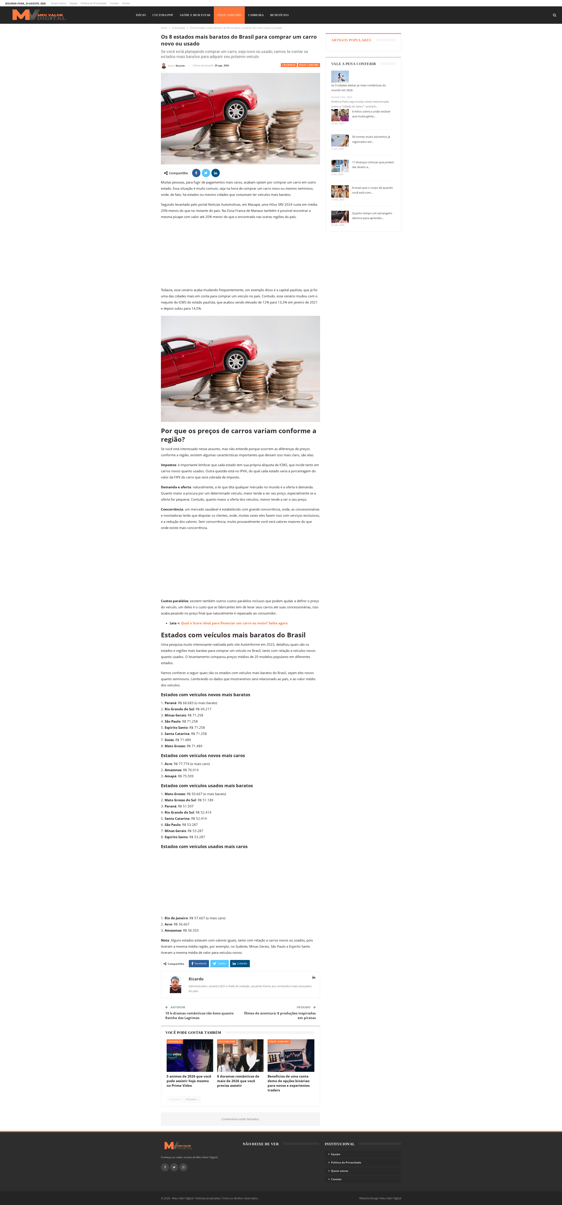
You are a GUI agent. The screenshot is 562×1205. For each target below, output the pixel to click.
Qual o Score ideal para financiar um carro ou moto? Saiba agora (234, 623)
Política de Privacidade (93, 3)
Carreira (256, 15)
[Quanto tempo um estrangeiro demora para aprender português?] (340, 217)
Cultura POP (162, 15)
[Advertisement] (240, 254)
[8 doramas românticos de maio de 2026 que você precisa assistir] (240, 1055)
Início (141, 15)
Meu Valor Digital (390, 1198)
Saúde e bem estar (195, 15)
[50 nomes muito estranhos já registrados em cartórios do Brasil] (340, 140)
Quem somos (58, 3)
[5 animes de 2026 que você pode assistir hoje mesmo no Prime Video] (190, 1055)
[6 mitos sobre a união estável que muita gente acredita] (340, 115)
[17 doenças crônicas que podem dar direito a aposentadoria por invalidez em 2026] (340, 166)
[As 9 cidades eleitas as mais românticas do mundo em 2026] (340, 77)
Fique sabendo (229, 15)
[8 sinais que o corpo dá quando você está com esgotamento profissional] (340, 191)
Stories (126, 3)
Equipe (73, 3)
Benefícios (279, 15)
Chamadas (288, 65)
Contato (114, 3)
